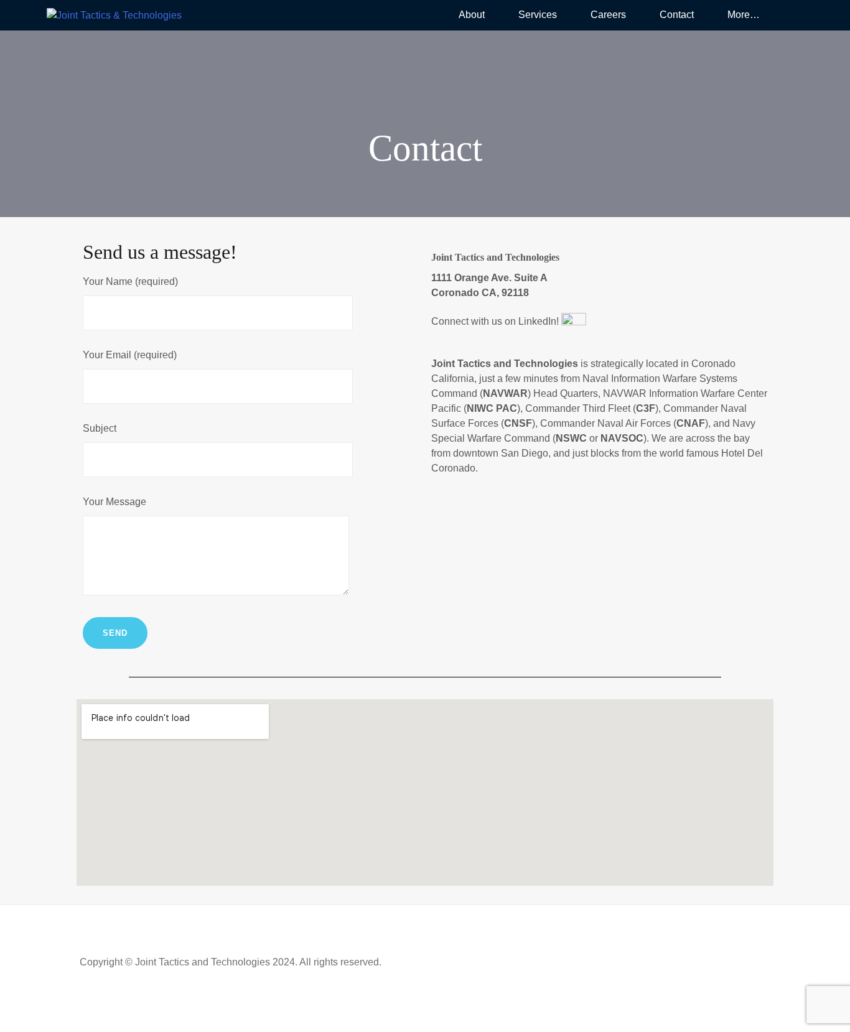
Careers (608, 14)
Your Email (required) (130, 355)
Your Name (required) (130, 281)
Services (537, 14)
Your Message (114, 501)
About (472, 14)
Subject (99, 428)
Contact (677, 14)
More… (743, 14)
